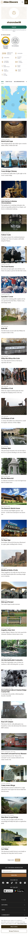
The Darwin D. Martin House (10, 508)
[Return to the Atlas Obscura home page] (9, 2)
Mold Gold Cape (7, 141)
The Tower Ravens (7, 266)
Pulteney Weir (6, 448)
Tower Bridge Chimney (9, 171)
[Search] (22, 2)
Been (2, 81)
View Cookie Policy (22, 923)
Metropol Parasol (7, 602)
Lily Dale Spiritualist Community (12, 660)
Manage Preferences (14, 931)
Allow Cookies (14, 926)
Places (4, 899)
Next (17, 860)
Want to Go (9, 81)
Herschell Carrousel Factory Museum (13, 753)
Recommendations (19, 81)
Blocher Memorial (7, 478)
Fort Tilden (4, 849)
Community (6, 915)
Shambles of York (7, 388)
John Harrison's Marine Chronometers (9, 202)
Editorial (5, 904)
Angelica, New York (8, 630)
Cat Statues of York (7, 418)
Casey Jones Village (8, 785)
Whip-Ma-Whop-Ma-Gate (10, 358)
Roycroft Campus (7, 722)
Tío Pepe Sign (5, 540)
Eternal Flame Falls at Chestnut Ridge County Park (13, 691)
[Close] (26, 918)
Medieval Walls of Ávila (9, 570)
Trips (3, 909)
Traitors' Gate (6, 235)
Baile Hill (4, 328)
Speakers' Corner (7, 296)
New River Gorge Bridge (9, 817)
